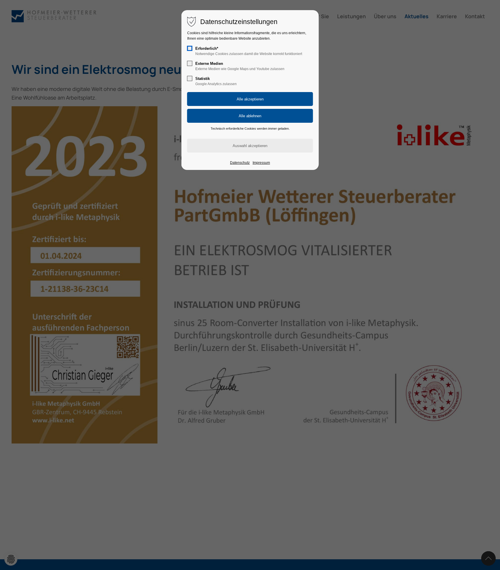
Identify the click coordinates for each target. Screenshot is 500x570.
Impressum (261, 163)
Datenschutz (240, 163)
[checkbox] (189, 48)
